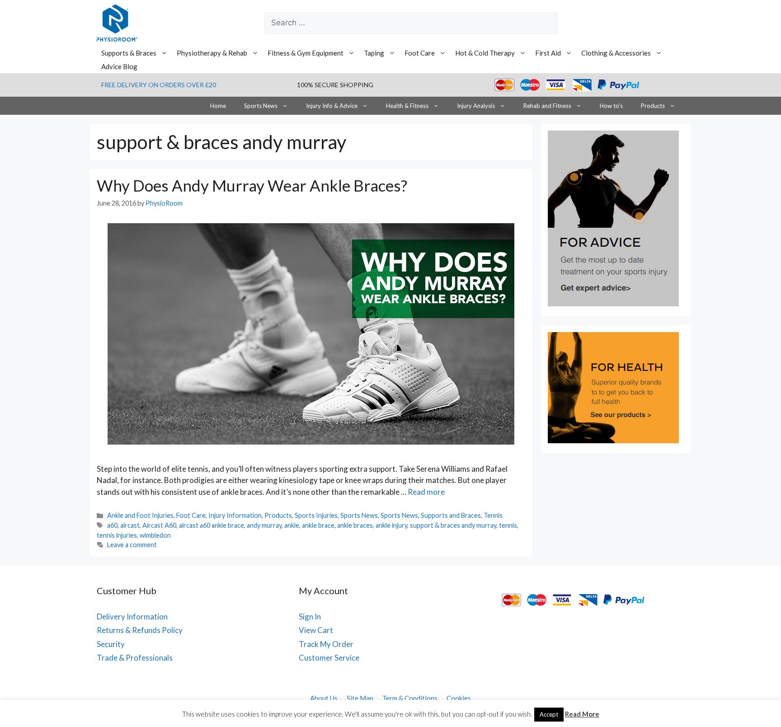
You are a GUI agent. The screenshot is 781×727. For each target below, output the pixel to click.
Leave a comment (132, 545)
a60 (112, 525)
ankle (291, 525)
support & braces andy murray (453, 525)
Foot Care (420, 53)
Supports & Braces (128, 53)
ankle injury (391, 525)
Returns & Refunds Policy (140, 630)
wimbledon (155, 535)
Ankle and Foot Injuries (140, 515)
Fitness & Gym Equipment (305, 53)
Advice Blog (119, 66)
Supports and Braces (451, 515)
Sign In (310, 616)
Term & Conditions (410, 698)
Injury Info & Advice (332, 105)
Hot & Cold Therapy (485, 53)
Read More (582, 714)
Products (653, 105)
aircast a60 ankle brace (211, 525)
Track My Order (326, 644)
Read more (426, 492)
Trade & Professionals (135, 657)
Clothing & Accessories (616, 53)
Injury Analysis (476, 105)
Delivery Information (132, 616)
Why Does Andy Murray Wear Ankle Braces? (252, 185)
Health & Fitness (407, 105)
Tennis (493, 515)
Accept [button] (549, 714)
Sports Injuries (316, 515)
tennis (508, 525)
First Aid (548, 53)
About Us (324, 698)
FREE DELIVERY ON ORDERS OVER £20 (158, 85)
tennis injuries (117, 535)
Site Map (360, 698)
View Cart (316, 630)
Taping (374, 53)
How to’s (611, 105)
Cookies (459, 698)
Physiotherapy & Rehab (212, 53)
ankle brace (318, 525)
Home (218, 105)
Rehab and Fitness (547, 105)
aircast (130, 525)
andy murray (264, 525)
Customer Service (329, 657)
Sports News (261, 105)
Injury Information (235, 515)
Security (111, 644)
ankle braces (355, 525)
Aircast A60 (159, 525)
